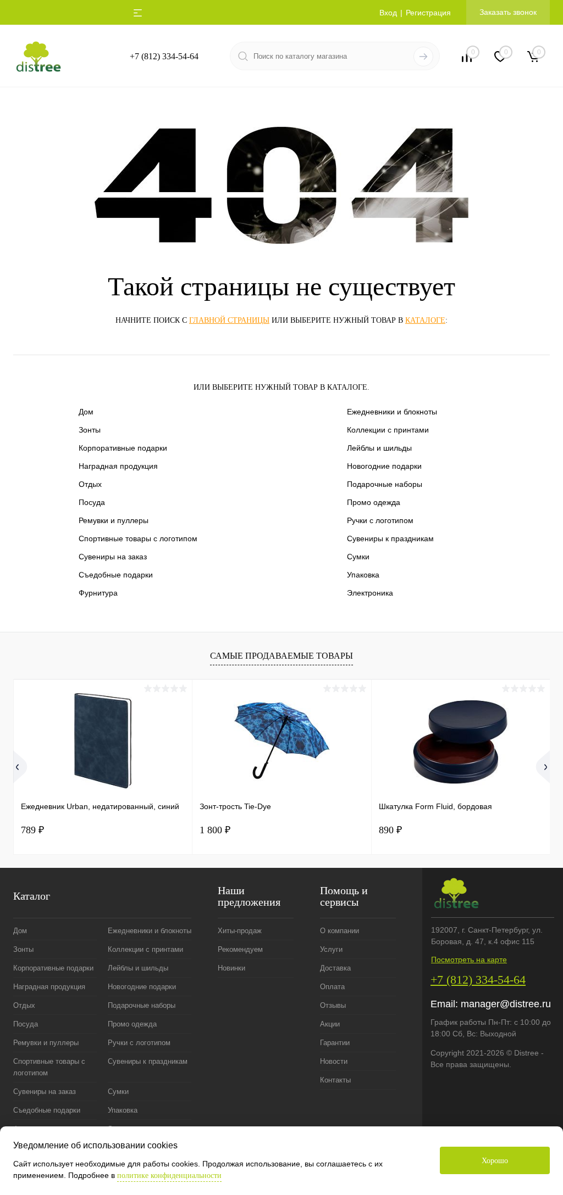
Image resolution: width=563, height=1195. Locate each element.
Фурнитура (98, 592)
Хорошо (495, 1161)
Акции (330, 1024)
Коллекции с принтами (388, 429)
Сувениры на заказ (113, 556)
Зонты (90, 429)
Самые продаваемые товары (281, 655)
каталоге (425, 320)
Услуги (331, 949)
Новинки (231, 968)
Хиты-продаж (240, 931)
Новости (333, 1061)
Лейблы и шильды (379, 448)
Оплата (332, 987)
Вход (388, 12)
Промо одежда (373, 502)
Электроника (370, 592)
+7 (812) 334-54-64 (164, 56)
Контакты (335, 1080)
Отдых (90, 484)
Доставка (335, 968)
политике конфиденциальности (169, 1175)
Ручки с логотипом (380, 520)
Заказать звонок (508, 12)
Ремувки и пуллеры (113, 520)
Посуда (92, 502)
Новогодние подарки (384, 466)
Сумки (358, 556)
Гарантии (335, 1043)
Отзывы (333, 1005)
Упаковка (363, 574)
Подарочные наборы (384, 484)
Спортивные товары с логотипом (138, 538)
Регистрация (428, 12)
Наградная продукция (118, 466)
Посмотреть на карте (469, 959)
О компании (339, 931)
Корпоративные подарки (123, 448)
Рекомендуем (240, 949)
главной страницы (229, 320)
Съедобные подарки (116, 574)
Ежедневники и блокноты (392, 411)
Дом (86, 411)
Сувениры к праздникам (390, 538)
